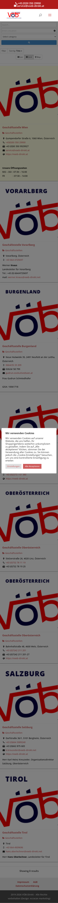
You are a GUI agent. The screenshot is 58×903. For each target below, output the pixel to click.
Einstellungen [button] (13, 466)
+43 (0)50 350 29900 (29, 3)
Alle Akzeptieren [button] (32, 466)
